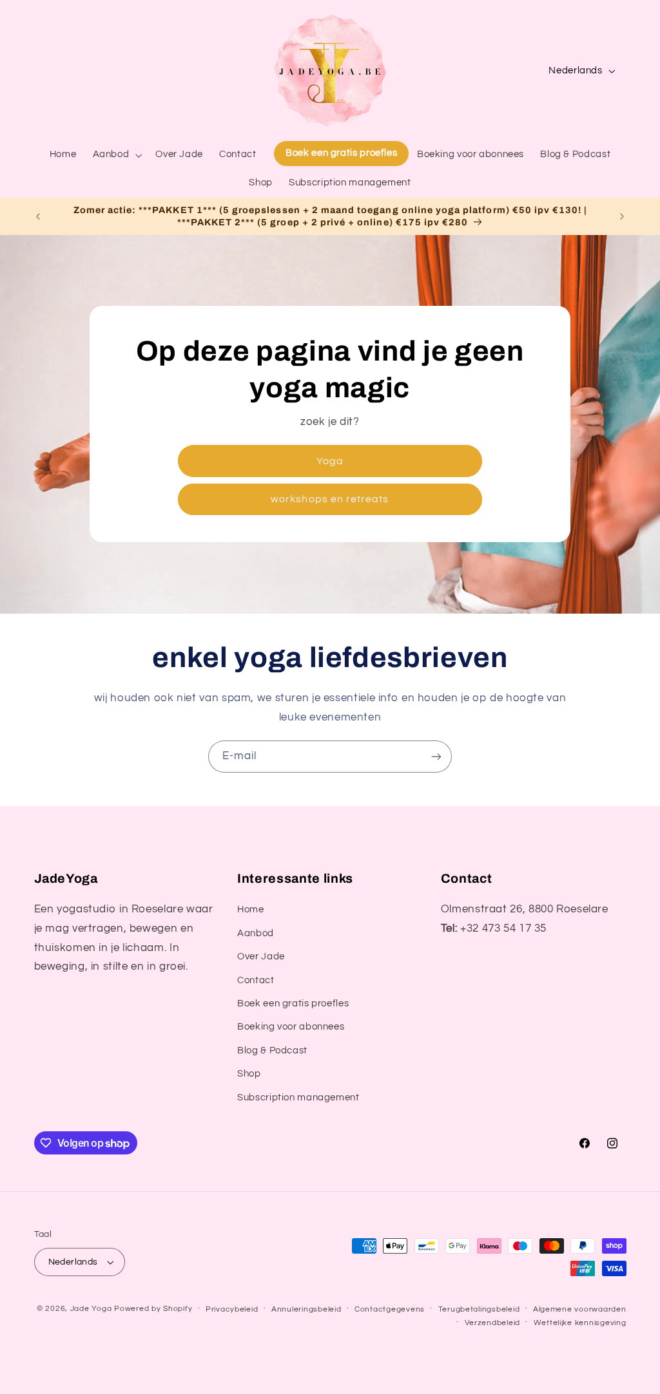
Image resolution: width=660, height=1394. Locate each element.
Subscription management (298, 1097)
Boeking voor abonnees (290, 1026)
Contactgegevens (389, 1309)
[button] (116, 155)
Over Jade (261, 956)
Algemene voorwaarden (579, 1309)
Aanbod (255, 933)
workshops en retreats (330, 499)
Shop (249, 1073)
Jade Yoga (91, 1308)
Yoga (330, 461)
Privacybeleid (232, 1309)
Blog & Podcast (272, 1050)
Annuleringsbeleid (306, 1309)
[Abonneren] (436, 756)
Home (250, 909)
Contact (255, 980)
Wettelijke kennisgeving (580, 1322)
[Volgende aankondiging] (622, 216)
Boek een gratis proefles (293, 1003)
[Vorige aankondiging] (38, 216)
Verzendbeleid (493, 1322)
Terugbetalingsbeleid (479, 1309)
